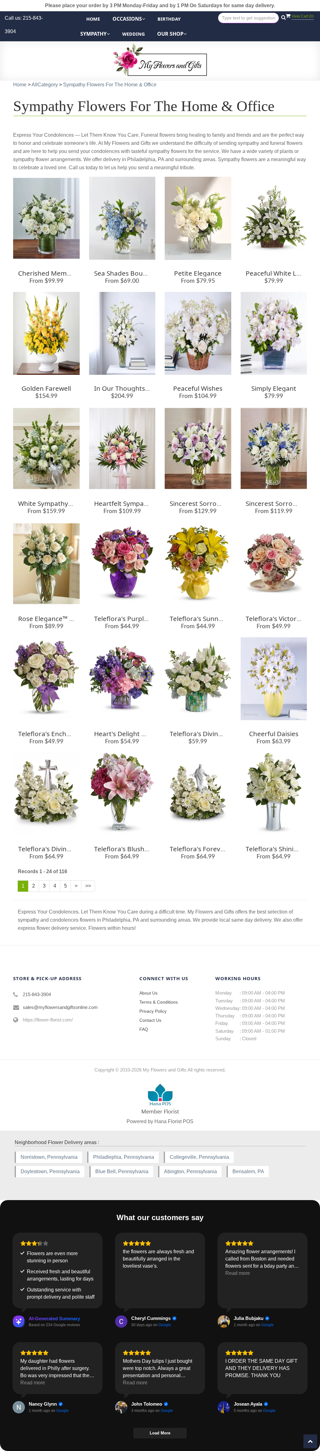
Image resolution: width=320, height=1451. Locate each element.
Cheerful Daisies (273, 733)
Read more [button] (237, 1273)
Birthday (169, 19)
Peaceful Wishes (197, 388)
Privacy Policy (153, 1011)
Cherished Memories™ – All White (69, 273)
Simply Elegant (273, 388)
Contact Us (150, 1020)
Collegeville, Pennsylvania (199, 1157)
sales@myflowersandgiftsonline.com (60, 1007)
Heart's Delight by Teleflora (136, 733)
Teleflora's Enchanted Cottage (64, 733)
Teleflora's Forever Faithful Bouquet (225, 848)
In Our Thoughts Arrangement (141, 388)
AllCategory (45, 84)
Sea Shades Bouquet (125, 273)
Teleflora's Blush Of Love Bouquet (146, 848)
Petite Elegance (198, 273)
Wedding (133, 34)
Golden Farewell (46, 388)
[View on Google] (121, 1321)
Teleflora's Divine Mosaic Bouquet (221, 733)
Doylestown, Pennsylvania (50, 1171)
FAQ (143, 1029)
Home (93, 19)
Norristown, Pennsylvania (49, 1157)
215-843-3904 (37, 994)
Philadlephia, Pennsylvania (123, 1157)
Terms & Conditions (158, 1002)
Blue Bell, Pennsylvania (121, 1171)
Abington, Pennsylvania (190, 1171)
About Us (148, 992)
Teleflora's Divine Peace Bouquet (68, 848)
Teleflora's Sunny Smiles (206, 618)
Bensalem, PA (248, 1171)
